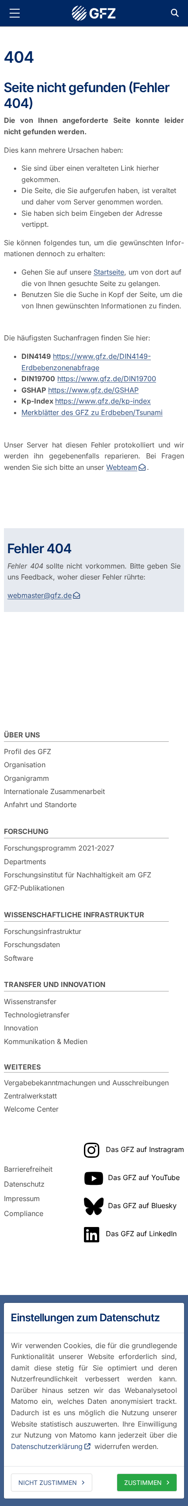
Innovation (21, 1027)
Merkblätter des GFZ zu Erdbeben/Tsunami (92, 412)
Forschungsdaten (32, 944)
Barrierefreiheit (28, 1169)
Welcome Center (31, 1109)
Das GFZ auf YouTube (144, 1177)
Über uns (22, 734)
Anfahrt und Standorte (40, 804)
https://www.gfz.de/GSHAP (93, 390)
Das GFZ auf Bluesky (142, 1205)
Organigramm (26, 778)
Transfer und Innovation (54, 984)
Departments (25, 861)
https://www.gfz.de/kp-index (103, 401)
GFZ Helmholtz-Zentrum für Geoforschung (94, 13)
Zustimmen (143, 1482)
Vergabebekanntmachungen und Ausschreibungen (86, 1082)
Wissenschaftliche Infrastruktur (74, 914)
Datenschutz (24, 1184)
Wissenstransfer (30, 1001)
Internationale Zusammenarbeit (54, 791)
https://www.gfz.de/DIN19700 (106, 378)
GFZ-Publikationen (34, 888)
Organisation (24, 764)
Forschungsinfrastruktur (42, 931)
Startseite (109, 272)
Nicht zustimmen (47, 1482)
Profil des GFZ (27, 751)
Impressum (22, 1198)
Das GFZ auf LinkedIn (141, 1233)
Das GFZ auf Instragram (145, 1149)
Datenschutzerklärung (47, 1446)
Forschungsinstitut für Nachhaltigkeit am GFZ (77, 874)
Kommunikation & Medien (45, 1041)
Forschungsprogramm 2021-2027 (59, 848)
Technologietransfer (37, 1014)
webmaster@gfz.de (39, 595)
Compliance (23, 1213)
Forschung (26, 831)
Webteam (121, 467)
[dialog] (94, 1400)
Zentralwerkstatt (30, 1095)
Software (18, 958)
